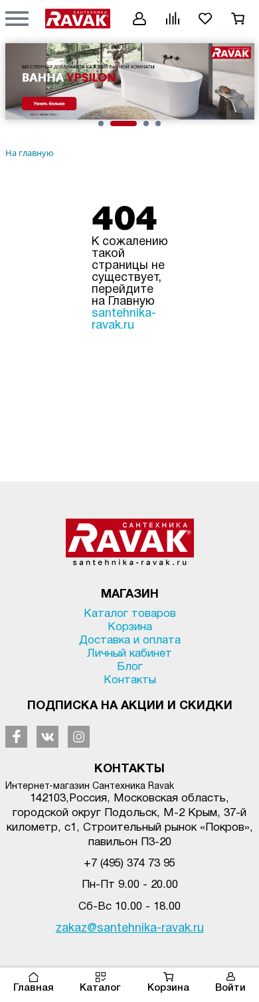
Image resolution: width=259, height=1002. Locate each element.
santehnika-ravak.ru (124, 319)
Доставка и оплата (130, 640)
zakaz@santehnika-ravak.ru (130, 928)
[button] (17, 18)
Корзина (168, 988)
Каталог (100, 988)
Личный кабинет (129, 654)
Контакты (130, 680)
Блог (130, 667)
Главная (33, 988)
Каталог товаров (130, 614)
